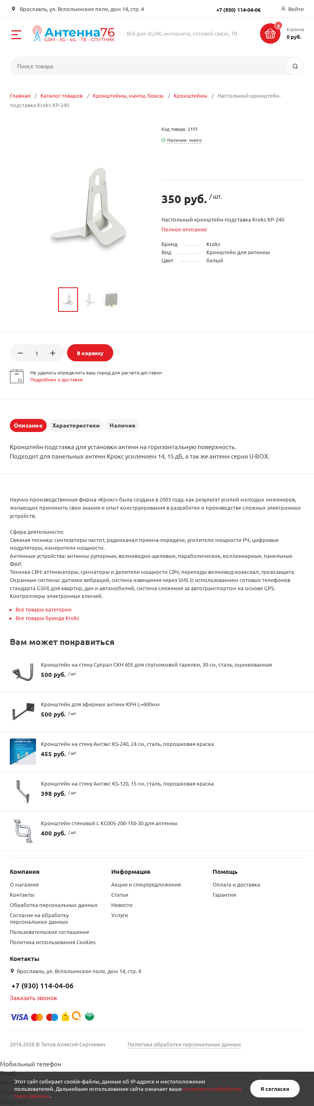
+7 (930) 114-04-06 (42, 985)
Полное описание (184, 229)
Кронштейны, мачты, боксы (128, 95)
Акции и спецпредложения (146, 884)
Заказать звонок (33, 997)
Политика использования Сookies (53, 941)
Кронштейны (190, 95)
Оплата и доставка (236, 884)
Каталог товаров (61, 95)
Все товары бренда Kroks (47, 617)
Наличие (122, 425)
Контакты (22, 894)
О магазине (24, 884)
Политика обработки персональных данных (184, 1044)
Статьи (119, 894)
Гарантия (224, 894)
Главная (20, 95)
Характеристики (76, 425)
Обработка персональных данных (54, 904)
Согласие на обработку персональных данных (39, 918)
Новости (121, 904)
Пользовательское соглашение (49, 931)
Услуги (119, 914)
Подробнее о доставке (56, 379)
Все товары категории (44, 609)
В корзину (90, 352)
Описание (28, 425)
